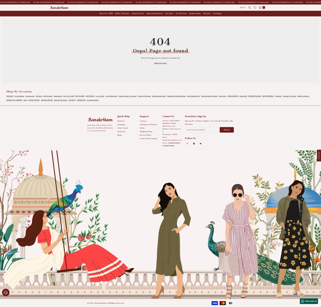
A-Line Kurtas (19, 96)
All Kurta (39, 96)
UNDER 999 (81, 100)
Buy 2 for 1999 (68, 96)
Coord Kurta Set (111, 96)
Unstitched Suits (93, 100)
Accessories (29, 96)
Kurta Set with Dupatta (209, 96)
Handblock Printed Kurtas (176, 96)
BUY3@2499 (79, 96)
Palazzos (278, 96)
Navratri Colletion (289, 96)
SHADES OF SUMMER (14, 100)
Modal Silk (243, 96)
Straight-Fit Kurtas (60, 100)
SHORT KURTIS (34, 100)
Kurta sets (222, 96)
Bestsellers (58, 96)
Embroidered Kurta (159, 96)
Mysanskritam (101, 303)
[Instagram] (194, 143)
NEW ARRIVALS (268, 96)
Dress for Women (144, 96)
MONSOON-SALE (254, 96)
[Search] (249, 7)
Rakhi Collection (303, 96)
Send (227, 130)
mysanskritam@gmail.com (172, 140)
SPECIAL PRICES (47, 100)
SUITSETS (72, 100)
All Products (48, 96)
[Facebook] (187, 143)
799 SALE (9, 96)
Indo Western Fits (193, 96)
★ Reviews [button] (319, 155)
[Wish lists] (255, 7)
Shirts (25, 100)
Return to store (160, 63)
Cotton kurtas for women (127, 96)
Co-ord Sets (99, 96)
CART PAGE (90, 96)
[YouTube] (200, 143)
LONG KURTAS (232, 96)
